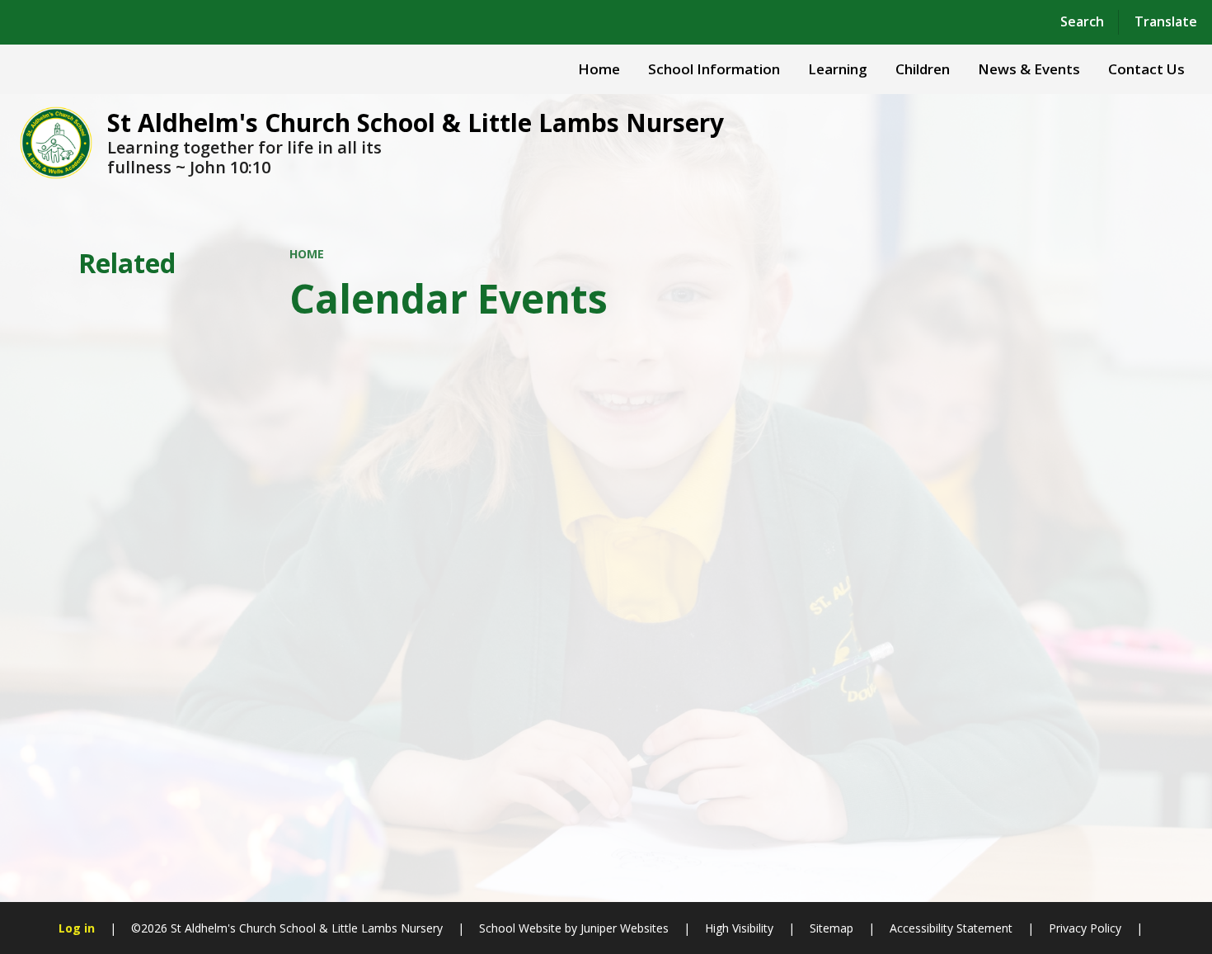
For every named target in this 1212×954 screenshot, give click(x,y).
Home (306, 254)
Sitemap (831, 928)
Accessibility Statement (951, 928)
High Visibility (739, 928)
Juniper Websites (623, 928)
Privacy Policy (1085, 928)
